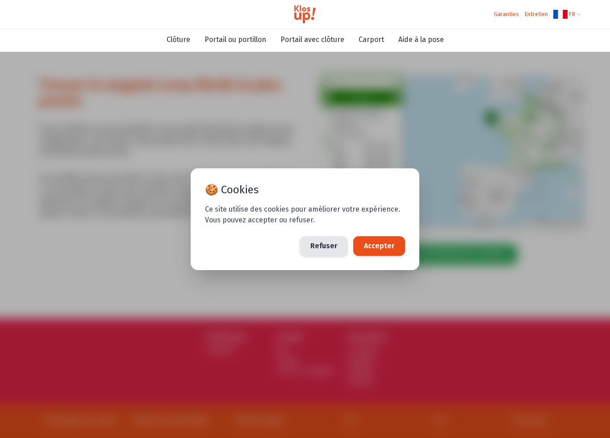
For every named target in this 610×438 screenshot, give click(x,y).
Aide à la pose (421, 39)
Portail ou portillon (235, 39)
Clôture (178, 39)
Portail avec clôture (312, 39)
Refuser (323, 246)
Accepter (379, 246)
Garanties (506, 14)
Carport (371, 39)
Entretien (536, 14)
